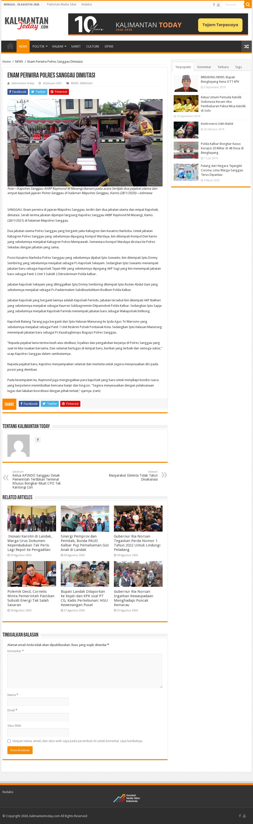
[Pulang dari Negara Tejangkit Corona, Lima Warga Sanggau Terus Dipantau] (186, 172)
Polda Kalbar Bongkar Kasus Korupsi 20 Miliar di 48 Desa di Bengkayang (222, 148)
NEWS (23, 46)
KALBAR (57, 46)
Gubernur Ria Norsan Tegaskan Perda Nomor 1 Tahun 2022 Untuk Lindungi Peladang (137, 543)
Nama (12, 695)
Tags (238, 67)
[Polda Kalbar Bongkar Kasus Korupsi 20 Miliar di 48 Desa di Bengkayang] (186, 150)
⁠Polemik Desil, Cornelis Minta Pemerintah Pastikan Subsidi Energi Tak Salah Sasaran (30, 598)
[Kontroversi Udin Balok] (186, 130)
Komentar (15, 651)
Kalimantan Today (23, 83)
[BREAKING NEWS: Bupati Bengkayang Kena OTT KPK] (186, 83)
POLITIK (38, 46)
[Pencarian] (248, 4)
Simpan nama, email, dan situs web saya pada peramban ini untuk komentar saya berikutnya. (77, 741)
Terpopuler (183, 67)
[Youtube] (218, 5)
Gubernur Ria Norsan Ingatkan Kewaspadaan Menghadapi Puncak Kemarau (133, 598)
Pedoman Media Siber (62, 4)
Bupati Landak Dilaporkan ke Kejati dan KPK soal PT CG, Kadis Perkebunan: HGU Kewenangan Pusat (84, 598)
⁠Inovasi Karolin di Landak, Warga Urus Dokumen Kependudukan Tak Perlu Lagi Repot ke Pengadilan (29, 543)
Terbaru (223, 67)
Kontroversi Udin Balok (217, 124)
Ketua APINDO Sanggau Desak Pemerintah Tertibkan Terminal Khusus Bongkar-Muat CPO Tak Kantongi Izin (36, 479)
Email (12, 710)
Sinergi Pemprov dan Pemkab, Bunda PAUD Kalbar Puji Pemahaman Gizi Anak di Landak (85, 543)
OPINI (109, 46)
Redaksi (87, 4)
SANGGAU (86, 83)
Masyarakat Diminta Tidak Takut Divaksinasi (133, 475)
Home (6, 61)
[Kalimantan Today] (26, 23)
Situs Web (14, 725)
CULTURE (92, 46)
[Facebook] (213, 5)
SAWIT (76, 46)
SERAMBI (10, 46)
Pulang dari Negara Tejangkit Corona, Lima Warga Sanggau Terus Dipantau (222, 170)
